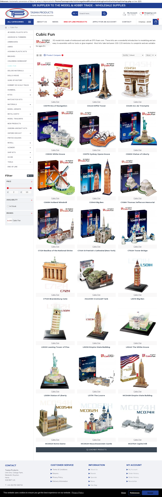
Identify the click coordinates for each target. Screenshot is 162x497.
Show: (148, 55)
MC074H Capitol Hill (137, 444)
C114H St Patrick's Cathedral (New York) (96, 250)
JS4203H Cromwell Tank (96, 299)
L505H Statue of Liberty (55, 395)
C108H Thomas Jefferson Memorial (138, 202)
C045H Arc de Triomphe (137, 106)
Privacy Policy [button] (78, 493)
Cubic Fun (55, 102)
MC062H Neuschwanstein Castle (96, 444)
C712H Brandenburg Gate (55, 299)
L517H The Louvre (96, 395)
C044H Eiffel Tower (96, 106)
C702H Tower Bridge (138, 250)
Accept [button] (150, 493)
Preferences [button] (135, 493)
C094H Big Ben (96, 202)
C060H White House (55, 154)
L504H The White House (137, 347)
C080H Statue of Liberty (137, 154)
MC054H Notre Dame (55, 444)
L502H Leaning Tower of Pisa (55, 347)
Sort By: (125, 55)
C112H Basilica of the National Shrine (55, 250)
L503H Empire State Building (96, 347)
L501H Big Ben (137, 299)
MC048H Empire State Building (137, 395)
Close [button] (123, 493)
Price (9, 181)
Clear (31, 176)
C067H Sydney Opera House (96, 154)
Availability (12, 200)
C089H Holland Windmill (55, 202)
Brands (10, 213)
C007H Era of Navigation (55, 106)
